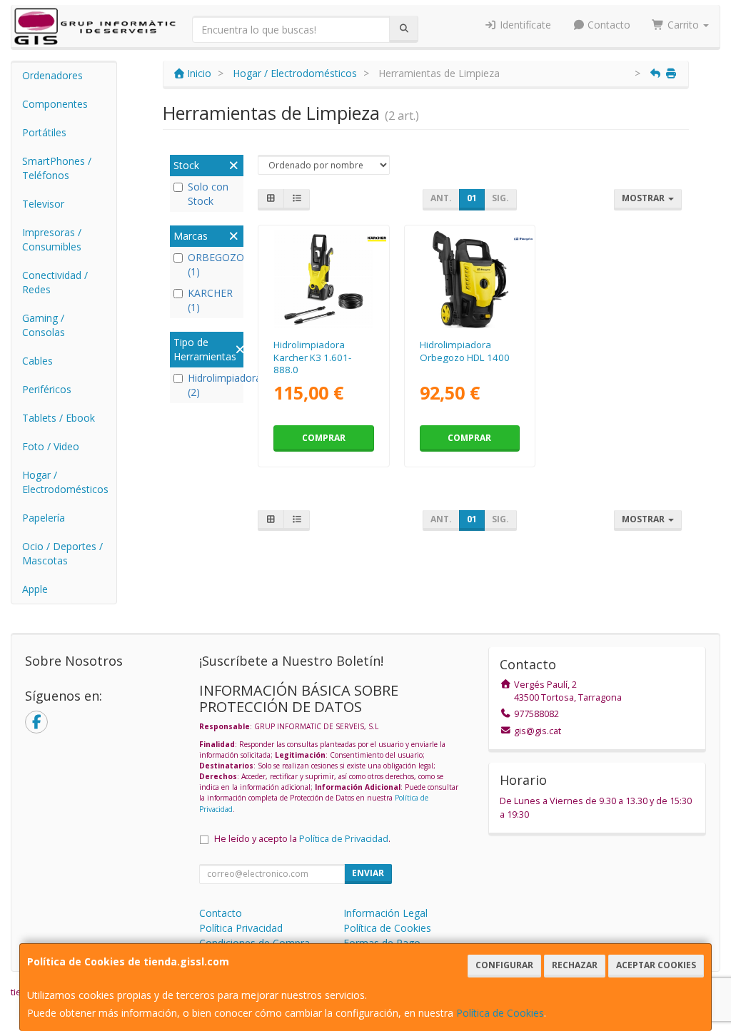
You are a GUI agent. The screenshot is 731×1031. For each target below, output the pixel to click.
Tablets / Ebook (58, 418)
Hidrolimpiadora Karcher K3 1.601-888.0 (312, 357)
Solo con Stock (208, 194)
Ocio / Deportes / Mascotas (62, 553)
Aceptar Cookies (656, 965)
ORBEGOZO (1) (214, 264)
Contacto (607, 24)
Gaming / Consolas (43, 325)
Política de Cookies (500, 1013)
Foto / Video (50, 446)
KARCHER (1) (210, 300)
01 (472, 198)
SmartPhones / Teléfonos (56, 168)
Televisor (43, 203)
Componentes (55, 104)
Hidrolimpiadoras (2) (214, 385)
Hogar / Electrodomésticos (65, 482)
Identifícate (524, 24)
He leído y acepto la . (302, 839)
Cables (37, 360)
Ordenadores (52, 75)
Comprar (324, 438)
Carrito (683, 24)
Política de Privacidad (343, 839)
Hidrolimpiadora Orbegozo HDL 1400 (465, 350)
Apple (35, 589)
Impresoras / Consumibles (51, 239)
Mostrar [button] (644, 198)
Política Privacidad (241, 928)
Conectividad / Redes (55, 282)
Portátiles (44, 132)
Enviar (368, 873)
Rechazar (575, 965)
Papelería (43, 517)
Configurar (504, 965)
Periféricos (46, 389)
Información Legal (385, 913)
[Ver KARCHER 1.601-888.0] (323, 279)
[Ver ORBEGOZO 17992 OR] (469, 279)
